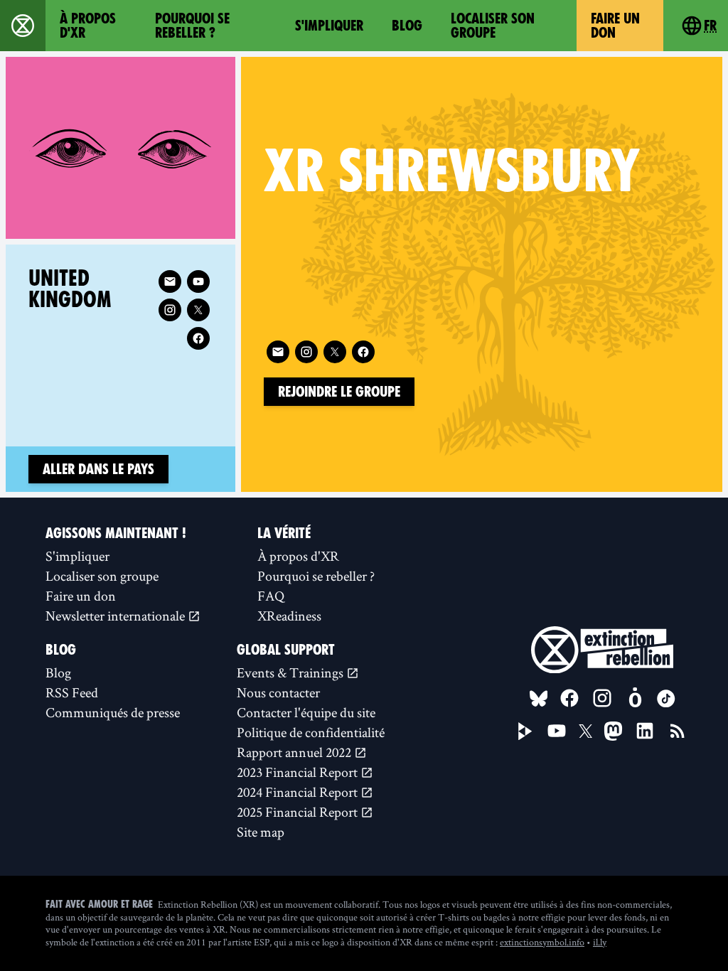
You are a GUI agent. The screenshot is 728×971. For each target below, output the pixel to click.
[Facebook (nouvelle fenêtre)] (363, 351)
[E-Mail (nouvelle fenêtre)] (278, 351)
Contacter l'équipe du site (306, 712)
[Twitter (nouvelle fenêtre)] (334, 351)
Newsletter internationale (117, 615)
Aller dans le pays (98, 469)
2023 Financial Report (298, 772)
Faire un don (615, 25)
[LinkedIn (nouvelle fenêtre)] (644, 730)
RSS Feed (72, 692)
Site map (260, 831)
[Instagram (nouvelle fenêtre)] (306, 351)
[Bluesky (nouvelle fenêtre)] (539, 699)
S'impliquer (329, 25)
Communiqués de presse (113, 712)
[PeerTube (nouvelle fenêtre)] (525, 731)
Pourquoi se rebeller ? (192, 25)
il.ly (599, 941)
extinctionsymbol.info (542, 941)
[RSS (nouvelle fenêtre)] (677, 730)
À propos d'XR (88, 25)
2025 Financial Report (298, 812)
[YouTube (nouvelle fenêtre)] (556, 730)
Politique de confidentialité (311, 732)
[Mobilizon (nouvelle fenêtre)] (635, 698)
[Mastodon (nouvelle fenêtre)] (613, 731)
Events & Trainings (291, 672)
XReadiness (289, 615)
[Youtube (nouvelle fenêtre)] (198, 281)
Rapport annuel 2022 (295, 752)
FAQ (270, 595)
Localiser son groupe (493, 25)
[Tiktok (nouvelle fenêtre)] (666, 699)
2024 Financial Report (298, 792)
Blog (407, 25)
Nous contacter (278, 692)
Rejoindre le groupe (339, 391)
